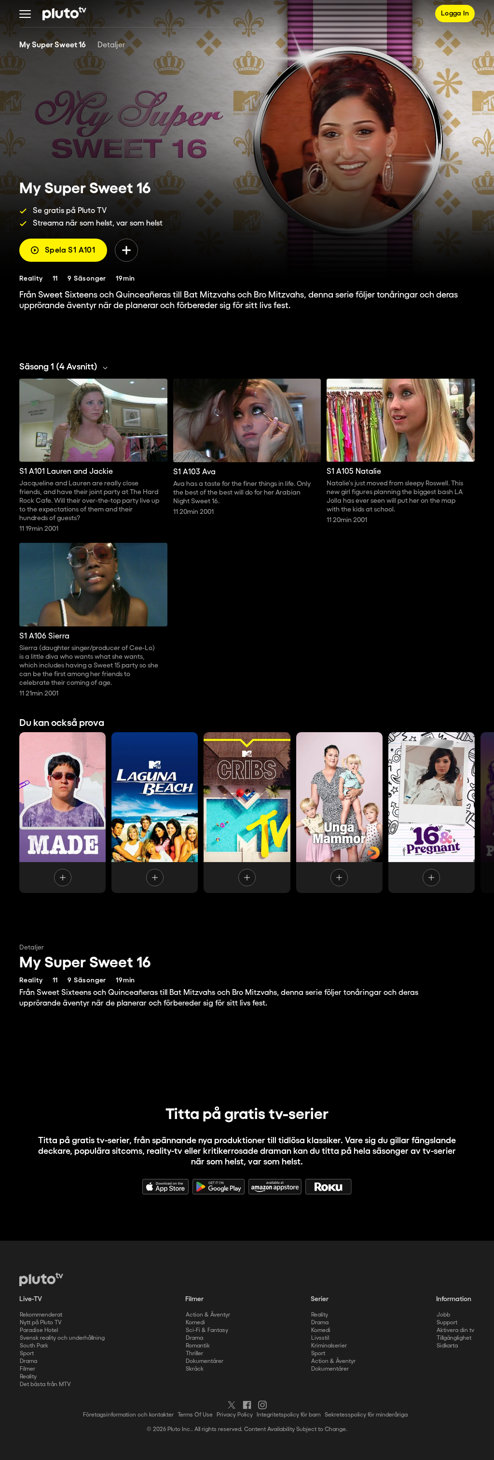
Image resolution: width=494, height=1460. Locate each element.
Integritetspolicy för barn (289, 1415)
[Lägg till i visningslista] (126, 250)
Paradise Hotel (39, 1330)
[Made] (62, 812)
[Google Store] (218, 1186)
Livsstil (320, 1338)
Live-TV (30, 1299)
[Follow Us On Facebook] (247, 1405)
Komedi (195, 1322)
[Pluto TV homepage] (41, 1279)
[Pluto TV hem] (64, 13)
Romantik (198, 1346)
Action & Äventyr (208, 1315)
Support (447, 1322)
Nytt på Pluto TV (41, 1322)
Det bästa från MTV (45, 1384)
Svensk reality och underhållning (62, 1338)
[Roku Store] (328, 1186)
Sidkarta (447, 1346)
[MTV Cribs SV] (247, 812)
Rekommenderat (41, 1315)
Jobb (443, 1315)
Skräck (195, 1369)
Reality (28, 1377)
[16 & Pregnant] (431, 812)
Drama (28, 1361)
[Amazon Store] (275, 1186)
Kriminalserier (329, 1346)
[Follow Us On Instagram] (262, 1405)
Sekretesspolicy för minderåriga (366, 1415)
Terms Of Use (195, 1415)
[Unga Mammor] (339, 812)
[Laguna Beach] (154, 812)
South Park (34, 1346)
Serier (320, 1299)
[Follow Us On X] (231, 1405)
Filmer (27, 1369)
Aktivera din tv (455, 1330)
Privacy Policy (235, 1415)
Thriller (194, 1353)
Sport (27, 1353)
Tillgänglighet (454, 1338)
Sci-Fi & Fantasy (207, 1330)
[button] (25, 13)
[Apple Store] (165, 1186)
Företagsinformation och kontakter (128, 1415)
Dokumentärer (204, 1361)
